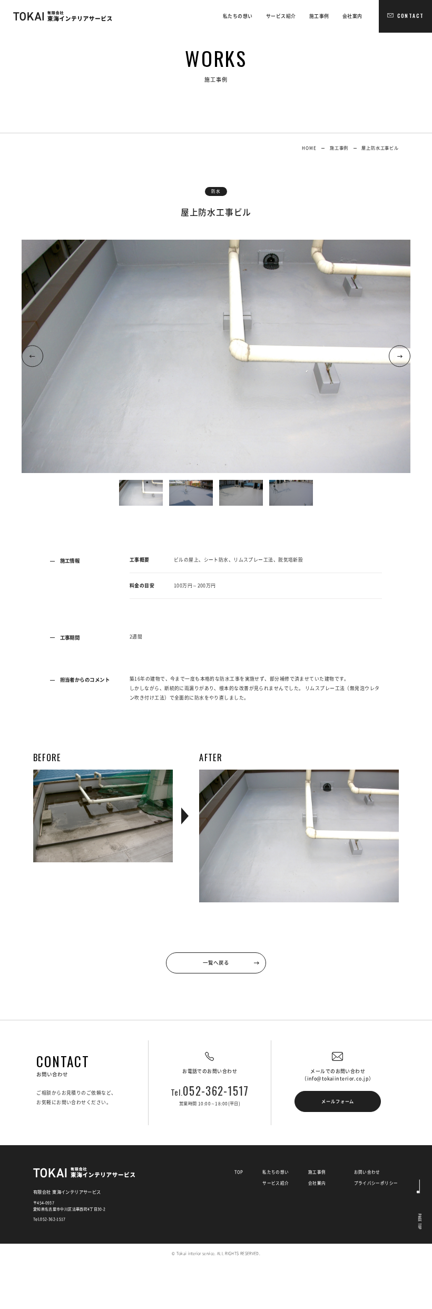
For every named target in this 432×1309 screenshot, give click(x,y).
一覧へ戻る (216, 962)
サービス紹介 (281, 16)
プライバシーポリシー (376, 1183)
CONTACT (410, 15)
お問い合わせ (367, 1172)
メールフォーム (337, 1101)
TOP (238, 1172)
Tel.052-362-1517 (49, 1219)
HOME (309, 147)
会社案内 (352, 16)
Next (399, 356)
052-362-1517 (210, 1090)
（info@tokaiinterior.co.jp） (338, 1078)
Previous (32, 356)
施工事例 (319, 16)
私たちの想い (238, 16)
